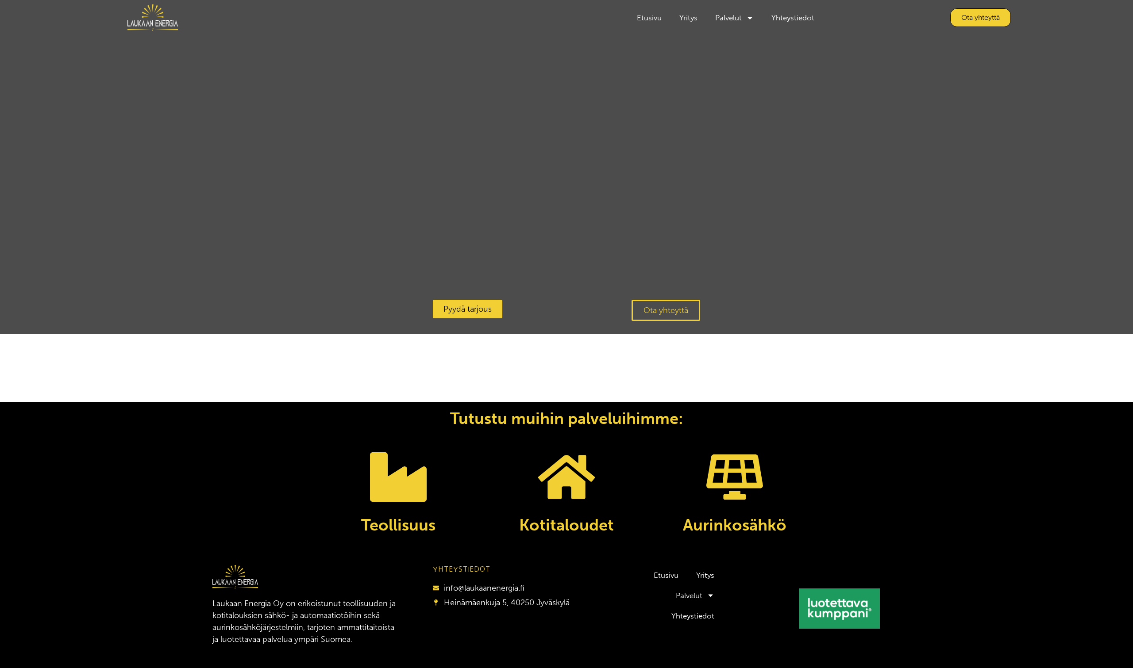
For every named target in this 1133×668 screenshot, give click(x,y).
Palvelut (728, 17)
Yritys (688, 17)
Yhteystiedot (792, 17)
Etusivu (649, 17)
